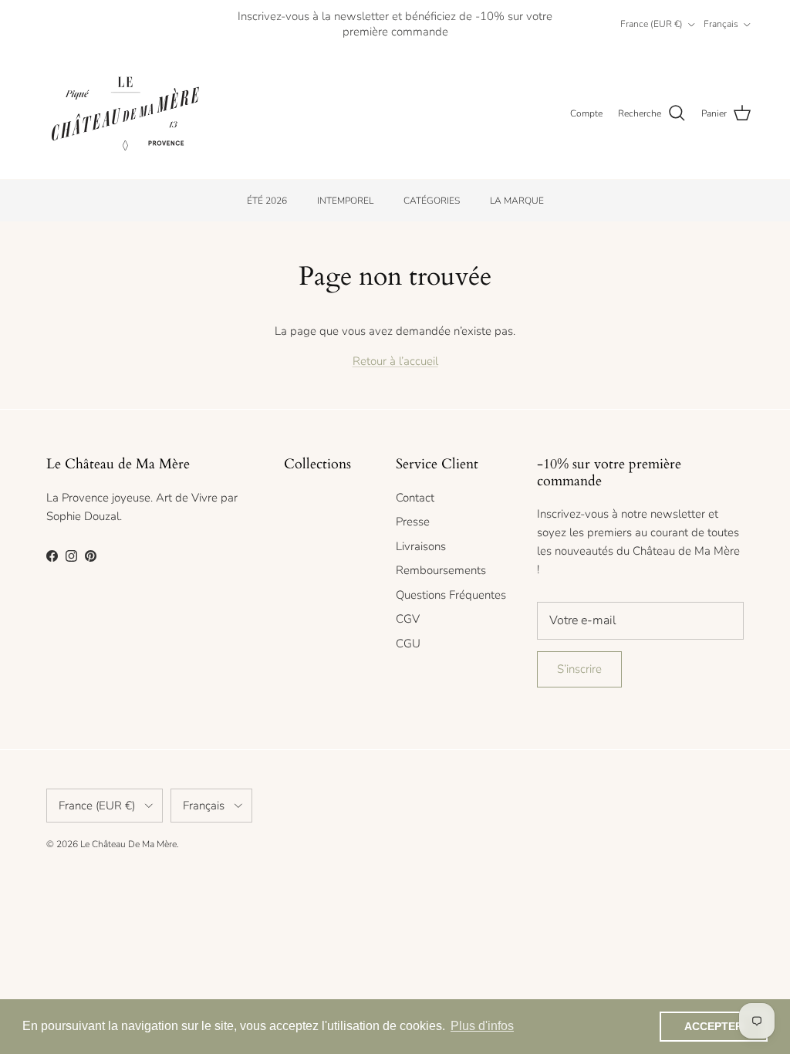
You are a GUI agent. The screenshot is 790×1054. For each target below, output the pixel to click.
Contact (415, 497)
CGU (408, 643)
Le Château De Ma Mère (128, 844)
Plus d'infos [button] (482, 1025)
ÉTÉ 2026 (267, 200)
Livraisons (421, 546)
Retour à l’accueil (395, 361)
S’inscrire (579, 669)
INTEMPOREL (345, 200)
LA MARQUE (517, 200)
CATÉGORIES (431, 200)
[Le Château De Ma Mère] (125, 114)
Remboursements (441, 570)
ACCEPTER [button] (713, 1026)
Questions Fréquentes (451, 595)
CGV (408, 619)
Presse (413, 521)
